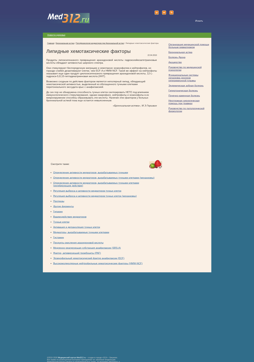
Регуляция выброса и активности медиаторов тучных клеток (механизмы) (95, 196)
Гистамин (58, 237)
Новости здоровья (56, 35)
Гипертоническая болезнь (183, 90)
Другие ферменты (63, 206)
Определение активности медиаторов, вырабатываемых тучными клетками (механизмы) (103, 177)
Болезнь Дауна (176, 57)
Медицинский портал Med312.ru (72, 357)
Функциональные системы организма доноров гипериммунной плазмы (183, 78)
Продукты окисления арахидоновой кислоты (78, 242)
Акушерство (175, 62)
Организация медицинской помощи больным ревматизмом (188, 46)
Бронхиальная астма (180, 52)
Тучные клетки (61, 221)
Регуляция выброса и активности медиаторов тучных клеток (87, 190)
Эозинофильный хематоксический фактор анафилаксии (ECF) (88, 258)
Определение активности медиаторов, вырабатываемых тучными (90, 172)
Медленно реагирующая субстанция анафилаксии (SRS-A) (87, 247)
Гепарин (58, 211)
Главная (50, 43)
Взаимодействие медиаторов (69, 216)
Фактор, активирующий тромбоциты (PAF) (77, 253)
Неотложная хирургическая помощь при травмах (184, 102)
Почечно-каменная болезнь (184, 95)
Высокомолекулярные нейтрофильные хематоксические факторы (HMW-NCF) (98, 263)
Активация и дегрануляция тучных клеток (76, 227)
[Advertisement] (75, 133)
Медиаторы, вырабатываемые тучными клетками (81, 232)
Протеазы (58, 201)
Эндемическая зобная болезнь (186, 85)
